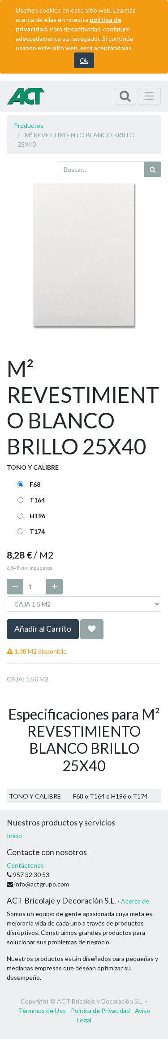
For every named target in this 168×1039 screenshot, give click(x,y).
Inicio (14, 835)
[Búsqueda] (152, 169)
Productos (28, 125)
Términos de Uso (42, 1010)
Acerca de (135, 901)
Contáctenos (25, 865)
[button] (91, 629)
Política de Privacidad (100, 1010)
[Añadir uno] (54, 586)
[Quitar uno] (15, 586)
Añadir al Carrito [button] (42, 628)
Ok (84, 60)
